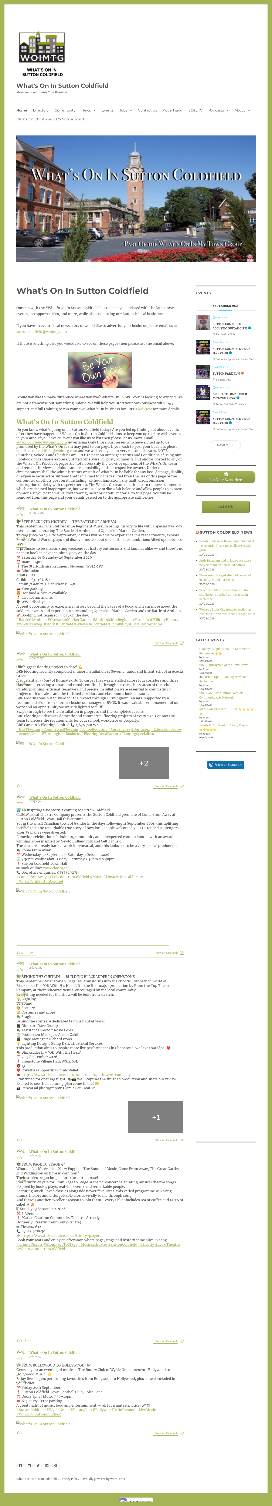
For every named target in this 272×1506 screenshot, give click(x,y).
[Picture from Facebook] (42, 763)
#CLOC (53, 877)
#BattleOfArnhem (31, 620)
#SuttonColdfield (74, 877)
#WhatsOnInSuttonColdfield (40, 1249)
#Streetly (146, 1244)
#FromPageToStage (60, 1244)
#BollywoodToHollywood (114, 1410)
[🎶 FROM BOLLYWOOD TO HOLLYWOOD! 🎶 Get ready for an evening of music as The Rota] (226, 980)
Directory (41, 110)
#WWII (22, 624)
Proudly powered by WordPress (104, 1479)
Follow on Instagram (228, 764)
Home (21, 110)
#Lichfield (64, 624)
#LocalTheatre (132, 877)
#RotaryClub (81, 1410)
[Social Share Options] (182, 643)
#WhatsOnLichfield (90, 624)
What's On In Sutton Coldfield (62, 85)
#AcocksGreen (28, 734)
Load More (226, 444)
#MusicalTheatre (104, 877)
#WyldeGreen (58, 1410)
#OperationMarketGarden (70, 620)
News (86, 110)
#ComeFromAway (31, 877)
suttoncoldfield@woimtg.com (41, 331)
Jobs (123, 110)
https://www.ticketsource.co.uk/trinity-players (61, 1235)
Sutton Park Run (226, 373)
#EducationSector (166, 729)
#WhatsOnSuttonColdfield (38, 1414)
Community (65, 110)
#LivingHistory (42, 624)
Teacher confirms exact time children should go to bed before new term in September (225, 594)
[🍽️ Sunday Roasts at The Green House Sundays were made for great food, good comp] (226, 1040)
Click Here (144, 409)
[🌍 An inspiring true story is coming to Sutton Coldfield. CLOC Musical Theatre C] (226, 802)
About (240, 110)
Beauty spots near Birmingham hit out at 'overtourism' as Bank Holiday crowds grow (226, 546)
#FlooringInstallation (99, 734)
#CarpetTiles (119, 729)
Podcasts (216, 110)
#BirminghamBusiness (61, 734)
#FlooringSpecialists (136, 734)
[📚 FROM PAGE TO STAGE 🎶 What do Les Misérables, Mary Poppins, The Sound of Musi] (226, 921)
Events (107, 110)
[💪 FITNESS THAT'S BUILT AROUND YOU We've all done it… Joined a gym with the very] (226, 1100)
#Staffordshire (149, 624)
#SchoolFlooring (93, 729)
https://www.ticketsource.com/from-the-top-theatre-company (76, 1074)
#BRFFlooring (28, 729)
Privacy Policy (70, 1479)
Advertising (173, 110)
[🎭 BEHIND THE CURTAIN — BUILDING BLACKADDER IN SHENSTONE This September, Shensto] (226, 861)
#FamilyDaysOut (122, 624)
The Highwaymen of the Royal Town (224, 665)
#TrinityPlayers (29, 1244)
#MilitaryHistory (164, 620)
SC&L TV (195, 110)
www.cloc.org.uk (57, 868)
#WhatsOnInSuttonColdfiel (39, 881)
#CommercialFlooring (59, 729)
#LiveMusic (146, 1410)
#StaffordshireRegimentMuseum (121, 620)
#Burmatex (140, 729)
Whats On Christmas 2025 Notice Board (50, 119)
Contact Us (147, 110)
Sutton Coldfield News (226, 532)
